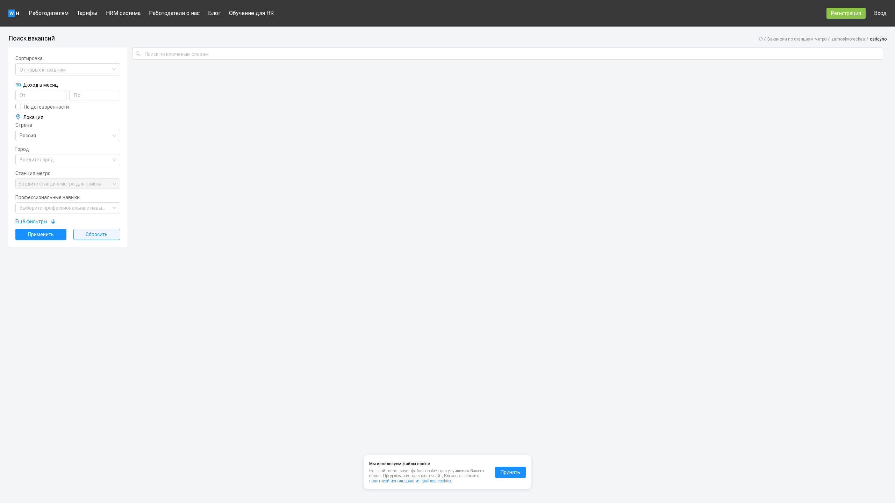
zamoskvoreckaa (848, 39)
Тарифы (87, 13)
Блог (214, 13)
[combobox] (65, 70)
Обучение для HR (251, 13)
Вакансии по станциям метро (796, 39)
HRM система (123, 13)
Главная (761, 38)
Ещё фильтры (31, 221)
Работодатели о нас (174, 13)
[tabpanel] (447, 255)
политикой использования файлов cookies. (410, 481)
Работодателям (49, 13)
